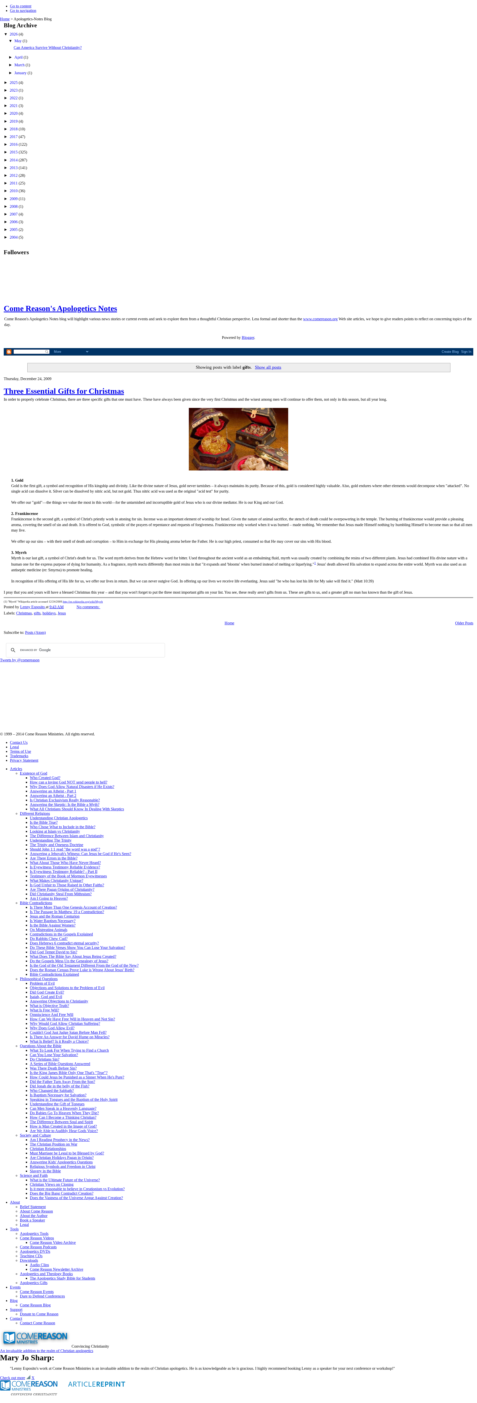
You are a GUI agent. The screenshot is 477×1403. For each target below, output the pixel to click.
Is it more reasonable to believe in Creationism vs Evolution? (77, 1189)
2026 (14, 34)
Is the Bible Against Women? (53, 925)
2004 (14, 237)
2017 (14, 137)
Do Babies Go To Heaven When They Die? (64, 1113)
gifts (37, 613)
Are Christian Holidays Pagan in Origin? (62, 1157)
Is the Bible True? (44, 822)
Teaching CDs (31, 1256)
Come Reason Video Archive (53, 1242)
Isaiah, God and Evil (46, 997)
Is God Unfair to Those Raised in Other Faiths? (67, 885)
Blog (14, 1300)
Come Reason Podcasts (38, 1247)
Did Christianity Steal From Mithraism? (61, 894)
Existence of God (33, 773)
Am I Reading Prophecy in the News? (60, 1140)
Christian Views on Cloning (52, 1184)
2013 (14, 168)
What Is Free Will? (44, 1010)
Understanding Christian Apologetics (59, 818)
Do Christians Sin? (44, 1059)
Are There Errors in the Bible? (54, 858)
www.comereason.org (320, 319)
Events (15, 1287)
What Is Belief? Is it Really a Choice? (59, 1041)
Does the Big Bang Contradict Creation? (61, 1193)
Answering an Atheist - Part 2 (53, 795)
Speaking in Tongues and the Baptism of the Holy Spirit (74, 1099)
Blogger (248, 337)
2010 (14, 191)
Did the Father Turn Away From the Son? (62, 1081)
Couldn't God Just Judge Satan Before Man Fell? (68, 1032)
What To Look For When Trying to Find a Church (69, 1050)
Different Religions (35, 813)
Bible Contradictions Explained (54, 974)
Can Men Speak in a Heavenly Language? (63, 1108)
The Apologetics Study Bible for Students (62, 1278)
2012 (14, 175)
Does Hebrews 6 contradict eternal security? (64, 943)
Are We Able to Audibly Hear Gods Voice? (64, 1131)
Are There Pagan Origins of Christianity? (62, 889)
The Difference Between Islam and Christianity (67, 836)
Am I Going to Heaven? (49, 898)
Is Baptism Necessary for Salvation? (58, 1095)
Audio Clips (39, 1265)
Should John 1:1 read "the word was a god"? (65, 849)
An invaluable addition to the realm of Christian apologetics (46, 1351)
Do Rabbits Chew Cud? (49, 938)
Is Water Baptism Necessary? (53, 921)
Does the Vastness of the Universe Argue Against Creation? (76, 1198)
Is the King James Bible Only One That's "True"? (69, 1073)
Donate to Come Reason (39, 1314)
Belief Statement (33, 1207)
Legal (14, 747)
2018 (14, 129)
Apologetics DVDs (35, 1251)
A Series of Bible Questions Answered (60, 1064)
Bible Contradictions (36, 903)
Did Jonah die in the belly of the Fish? (59, 1086)
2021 (14, 106)
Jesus (62, 613)
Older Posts (464, 623)
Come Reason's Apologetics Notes (60, 308)
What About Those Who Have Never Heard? (65, 863)
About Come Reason (36, 1211)
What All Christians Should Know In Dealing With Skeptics (77, 809)
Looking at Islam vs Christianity (55, 831)
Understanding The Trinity (51, 840)
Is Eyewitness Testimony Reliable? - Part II (63, 871)
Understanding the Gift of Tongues (57, 1104)
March (20, 65)
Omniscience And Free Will (51, 1014)
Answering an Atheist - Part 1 (53, 791)
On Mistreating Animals (48, 930)
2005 (14, 229)
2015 (14, 152)
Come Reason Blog (35, 1305)
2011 (14, 183)
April (19, 57)
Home (5, 19)
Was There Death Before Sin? (53, 1068)
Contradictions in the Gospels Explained (61, 934)
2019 (14, 121)
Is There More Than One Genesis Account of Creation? (73, 907)
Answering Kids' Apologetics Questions (61, 1162)
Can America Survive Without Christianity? (48, 47)
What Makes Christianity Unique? (56, 880)
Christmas (24, 613)
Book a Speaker (32, 1220)
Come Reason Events (37, 1292)
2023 (14, 90)
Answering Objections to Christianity (59, 1001)
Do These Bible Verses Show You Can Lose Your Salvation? (77, 947)
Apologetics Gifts (33, 1283)
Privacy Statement (24, 760)
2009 (14, 199)
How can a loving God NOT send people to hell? (68, 782)
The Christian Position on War (53, 1144)
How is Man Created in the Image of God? (63, 1126)
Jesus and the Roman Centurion (55, 916)
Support (16, 1309)
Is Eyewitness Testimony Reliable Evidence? (65, 867)
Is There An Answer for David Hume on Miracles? (70, 1037)
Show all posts (268, 367)
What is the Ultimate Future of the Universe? (65, 1180)
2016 (14, 144)
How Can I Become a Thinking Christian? (63, 1117)
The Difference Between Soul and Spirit (61, 1122)
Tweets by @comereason (20, 660)
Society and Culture (35, 1135)
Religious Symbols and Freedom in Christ (62, 1166)
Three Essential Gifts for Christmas (64, 391)
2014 (14, 160)
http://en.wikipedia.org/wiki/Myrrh (83, 601)
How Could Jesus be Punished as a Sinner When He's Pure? (77, 1077)
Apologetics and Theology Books (46, 1274)
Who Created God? (45, 778)
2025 (14, 82)
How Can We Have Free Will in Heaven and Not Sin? (72, 1019)
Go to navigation (23, 10)
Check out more (12, 1378)
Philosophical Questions (39, 979)
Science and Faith (34, 1175)
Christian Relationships (48, 1149)
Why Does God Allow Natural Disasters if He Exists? (72, 787)
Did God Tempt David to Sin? (53, 952)
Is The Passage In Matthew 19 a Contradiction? (67, 912)
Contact (16, 1318)
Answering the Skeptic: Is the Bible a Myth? (64, 804)
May (18, 41)
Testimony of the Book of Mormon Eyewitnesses (68, 876)
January (21, 73)
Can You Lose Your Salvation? (54, 1055)
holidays (49, 613)
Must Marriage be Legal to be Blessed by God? (67, 1153)
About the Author (33, 1216)
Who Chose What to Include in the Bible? (62, 827)
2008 (14, 206)
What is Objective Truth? (49, 1006)
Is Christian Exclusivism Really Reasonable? (65, 800)
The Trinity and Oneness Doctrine (56, 845)
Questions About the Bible (40, 1046)
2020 (14, 113)
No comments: (88, 607)
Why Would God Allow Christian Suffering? (65, 1023)
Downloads (29, 1260)
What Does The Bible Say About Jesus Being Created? (73, 956)
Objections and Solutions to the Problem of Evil (67, 988)
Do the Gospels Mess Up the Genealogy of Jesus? (69, 961)
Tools (14, 1229)
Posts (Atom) (35, 632)
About (15, 1202)
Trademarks (19, 756)
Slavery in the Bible (45, 1171)
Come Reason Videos (37, 1238)
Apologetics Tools (34, 1233)
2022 (14, 98)
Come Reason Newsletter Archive (56, 1269)
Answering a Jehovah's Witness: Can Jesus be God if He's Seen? (80, 854)
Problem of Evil (42, 983)
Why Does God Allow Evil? (52, 1028)
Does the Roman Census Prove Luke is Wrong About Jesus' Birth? (82, 970)
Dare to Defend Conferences (42, 1296)
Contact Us (19, 742)
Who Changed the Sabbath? (52, 1090)
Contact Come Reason (37, 1323)
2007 (14, 214)
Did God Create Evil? (47, 992)
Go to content (20, 6)
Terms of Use (20, 751)
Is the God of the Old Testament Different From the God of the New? (84, 965)
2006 (14, 222)
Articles (16, 769)
